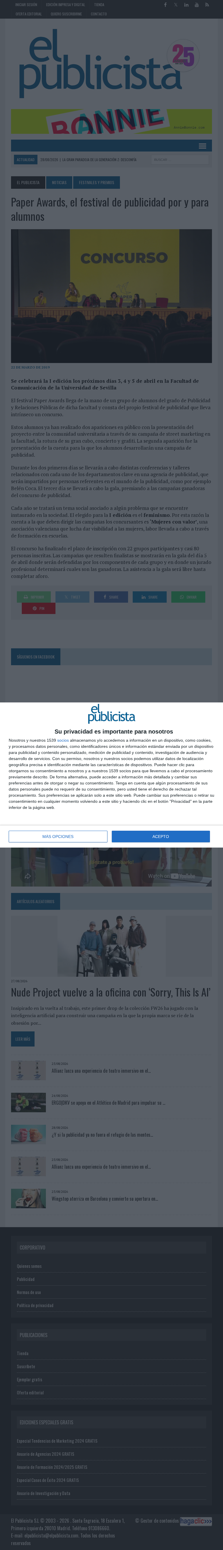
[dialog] (111, 775)
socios (63, 740)
